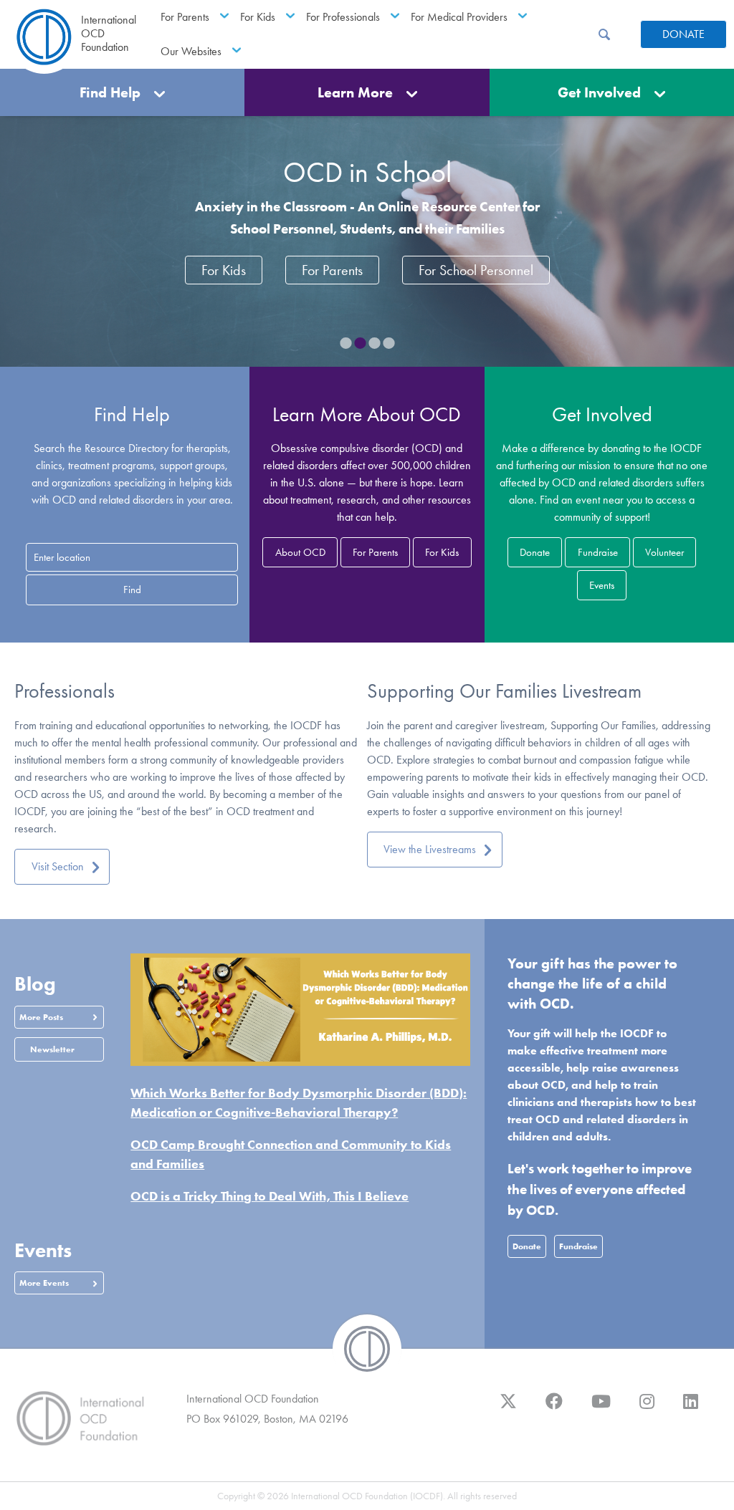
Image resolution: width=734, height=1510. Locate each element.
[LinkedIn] (690, 1408)
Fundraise (598, 552)
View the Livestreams (429, 849)
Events (601, 585)
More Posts (41, 1016)
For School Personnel (476, 270)
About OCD (300, 552)
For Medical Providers (459, 17)
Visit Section (58, 866)
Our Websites (191, 51)
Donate (683, 34)
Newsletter (52, 1049)
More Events (44, 1282)
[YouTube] (601, 1408)
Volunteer (664, 552)
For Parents (185, 17)
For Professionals (343, 17)
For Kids (257, 17)
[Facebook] (554, 1408)
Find (132, 589)
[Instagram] (646, 1408)
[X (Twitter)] (508, 1408)
